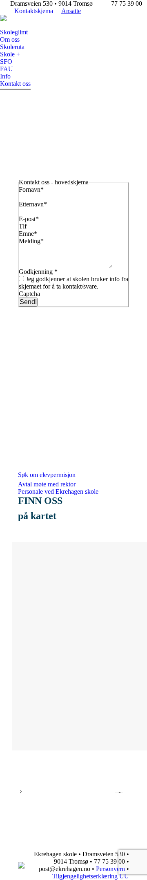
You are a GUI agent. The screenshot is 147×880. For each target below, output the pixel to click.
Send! (28, 301)
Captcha (29, 293)
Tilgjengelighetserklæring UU (90, 876)
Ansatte (71, 10)
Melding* (32, 240)
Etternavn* (33, 204)
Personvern (110, 868)
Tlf (23, 226)
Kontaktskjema (33, 10)
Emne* (29, 233)
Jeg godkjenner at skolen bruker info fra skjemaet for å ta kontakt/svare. (73, 282)
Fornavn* (31, 189)
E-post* (29, 218)
